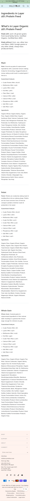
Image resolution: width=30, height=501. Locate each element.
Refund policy (20, 491)
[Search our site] (23, 6)
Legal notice (22, 497)
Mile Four (8, 485)
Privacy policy (10, 493)
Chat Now (4, 456)
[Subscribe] (28, 452)
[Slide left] (2, 1)
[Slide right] (27, 1)
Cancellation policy (20, 495)
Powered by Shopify (11, 491)
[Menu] (2, 6)
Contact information (12, 497)
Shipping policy (10, 495)
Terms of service (20, 493)
